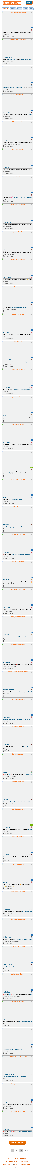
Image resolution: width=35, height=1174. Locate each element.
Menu (30, 3)
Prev (8, 1151)
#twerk (30, 1131)
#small (20, 527)
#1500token (28, 719)
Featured (5, 8)
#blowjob (24, 554)
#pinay (8, 472)
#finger (30, 801)
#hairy (20, 966)
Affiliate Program (26, 1164)
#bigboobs (14, 554)
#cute (20, 307)
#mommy (9, 719)
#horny (4, 801)
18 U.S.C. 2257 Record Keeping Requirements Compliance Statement (17, 1167)
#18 (29, 114)
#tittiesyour (28, 59)
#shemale (30, 939)
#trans (26, 774)
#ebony (9, 527)
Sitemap (16, 1164)
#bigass (26, 362)
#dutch (12, 307)
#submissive (9, 1076)
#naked (5, 87)
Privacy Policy (23, 1158)
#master (23, 1076)
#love (26, 1021)
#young (25, 692)
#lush (17, 307)
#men (21, 87)
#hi (3, 856)
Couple (13, 8)
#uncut (16, 499)
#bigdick (12, 87)
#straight (17, 87)
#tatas (22, 59)
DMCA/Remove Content (11, 1161)
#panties (14, 1076)
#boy (23, 911)
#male (18, 939)
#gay (4, 1076)
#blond (32, 114)
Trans (25, 8)
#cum (8, 87)
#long (12, 527)
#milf (4, 966)
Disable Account (7, 1164)
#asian (4, 472)
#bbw (29, 692)
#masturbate (24, 801)
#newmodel (28, 911)
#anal (28, 554)
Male (31, 8)
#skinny (27, 197)
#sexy (15, 637)
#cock (21, 939)
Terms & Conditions (12, 1158)
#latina (5, 719)
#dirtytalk (25, 1131)
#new (18, 197)
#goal (32, 59)
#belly (7, 966)
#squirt (23, 719)
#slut (29, 774)
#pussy (20, 1049)
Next (26, 1151)
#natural (18, 389)
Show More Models (17, 1142)
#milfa (22, 389)
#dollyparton (11, 59)
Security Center (24, 1161)
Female (19, 8)
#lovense (22, 197)
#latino (19, 637)
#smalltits (31, 197)
